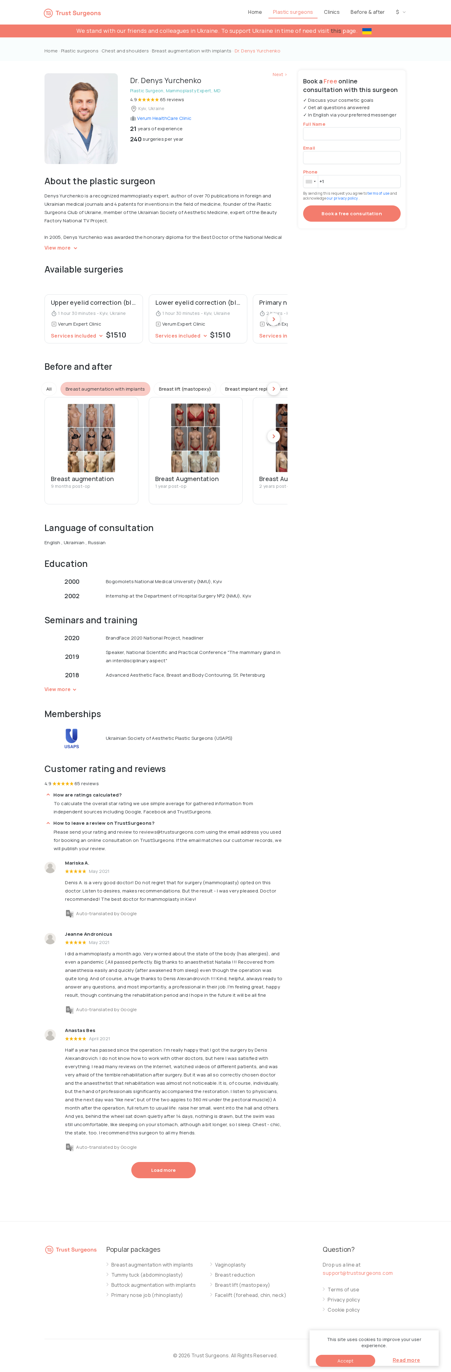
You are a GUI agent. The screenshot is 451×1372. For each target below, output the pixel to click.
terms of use (379, 193)
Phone (310, 172)
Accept (345, 1361)
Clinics (332, 12)
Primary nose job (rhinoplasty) (147, 1295)
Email (309, 148)
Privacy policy (344, 1300)
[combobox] (310, 181)
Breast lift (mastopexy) (242, 1285)
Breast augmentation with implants (192, 51)
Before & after (368, 12)
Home (255, 12)
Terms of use (343, 1289)
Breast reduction (235, 1275)
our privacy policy (343, 198)
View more (58, 247)
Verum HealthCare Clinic (164, 118)
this (336, 30)
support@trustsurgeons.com (358, 1273)
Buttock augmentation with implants (153, 1285)
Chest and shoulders (125, 51)
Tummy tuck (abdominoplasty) (147, 1275)
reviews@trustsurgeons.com (172, 832)
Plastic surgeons (293, 12)
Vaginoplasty (230, 1265)
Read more (406, 1360)
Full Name (314, 124)
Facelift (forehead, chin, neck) (250, 1295)
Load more (163, 1170)
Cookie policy (344, 1310)
